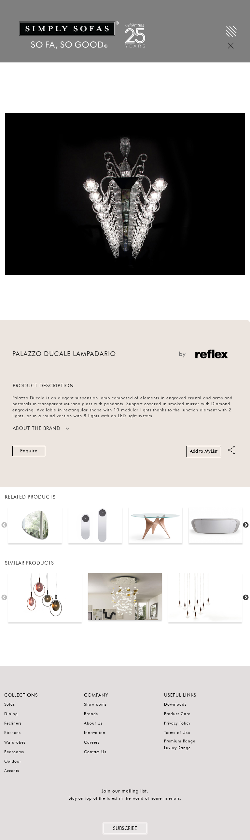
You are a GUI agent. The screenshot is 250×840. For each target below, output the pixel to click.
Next (246, 525)
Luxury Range (177, 748)
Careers (92, 742)
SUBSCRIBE (125, 828)
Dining (11, 714)
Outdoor (12, 761)
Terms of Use (177, 733)
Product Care (177, 714)
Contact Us (95, 752)
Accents (11, 771)
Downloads (175, 704)
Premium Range (179, 741)
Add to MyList (203, 451)
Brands (91, 714)
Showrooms (95, 704)
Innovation (94, 733)
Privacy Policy (177, 723)
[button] (237, 194)
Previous (4, 525)
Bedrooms (14, 752)
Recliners (13, 723)
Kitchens (12, 733)
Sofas (9, 704)
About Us (93, 723)
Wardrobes (15, 742)
